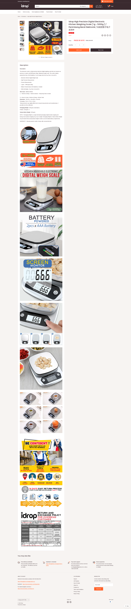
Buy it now (100, 49)
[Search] (91, 6)
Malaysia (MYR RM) (22, 599)
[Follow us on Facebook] (68, 602)
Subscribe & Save (108, 1)
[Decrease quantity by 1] (75, 44)
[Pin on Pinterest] (105, 35)
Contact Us (76, 587)
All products (23, 16)
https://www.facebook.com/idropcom (26, 588)
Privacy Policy (77, 591)
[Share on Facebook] (102, 35)
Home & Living (26, 11)
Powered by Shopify (22, 604)
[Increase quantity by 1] (83, 44)
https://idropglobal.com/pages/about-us (26, 581)
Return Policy (77, 593)
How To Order (58, 11)
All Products (76, 581)
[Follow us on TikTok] (70, 602)
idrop (70, 35)
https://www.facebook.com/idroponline (31, 584)
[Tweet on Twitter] (108, 35)
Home (19, 11)
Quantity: (71, 44)
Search (75, 578)
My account (99, 7)
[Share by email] (110, 35)
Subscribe (98, 588)
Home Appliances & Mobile (38, 11)
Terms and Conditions (78, 589)
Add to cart (79, 49)
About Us (76, 585)
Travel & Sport (49, 11)
